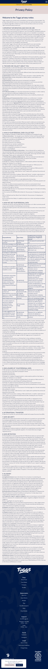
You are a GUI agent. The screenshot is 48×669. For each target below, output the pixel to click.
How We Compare (24, 605)
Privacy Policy (24, 648)
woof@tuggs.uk (24, 619)
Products (24, 585)
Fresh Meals (24, 582)
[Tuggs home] (24, 571)
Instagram (24, 637)
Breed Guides (24, 611)
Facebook (24, 634)
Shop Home (24, 579)
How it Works (24, 598)
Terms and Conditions (24, 645)
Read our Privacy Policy (14, 663)
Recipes (24, 600)
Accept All (19, 665)
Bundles (24, 587)
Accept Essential (10, 665)
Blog (24, 603)
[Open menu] (47, 2)
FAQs (24, 608)
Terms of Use (24, 642)
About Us (24, 595)
